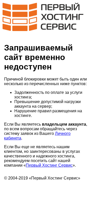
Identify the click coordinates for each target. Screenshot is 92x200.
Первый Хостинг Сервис (49, 165)
